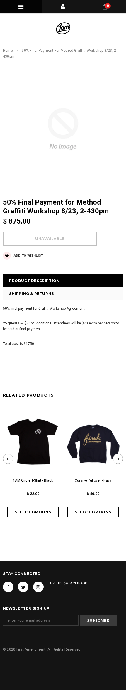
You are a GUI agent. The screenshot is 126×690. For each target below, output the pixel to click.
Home (8, 51)
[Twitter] (23, 587)
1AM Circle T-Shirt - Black (33, 480)
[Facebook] (8, 587)
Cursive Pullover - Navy (93, 480)
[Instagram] (38, 587)
